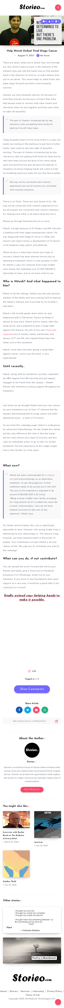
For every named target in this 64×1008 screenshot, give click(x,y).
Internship (38, 991)
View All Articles (32, 789)
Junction (38, 842)
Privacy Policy (54, 991)
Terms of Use (33, 995)
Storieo (30, 762)
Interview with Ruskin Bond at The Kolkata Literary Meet (13, 835)
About (3, 991)
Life (34, 671)
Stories (14, 991)
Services (25, 991)
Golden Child (9, 882)
